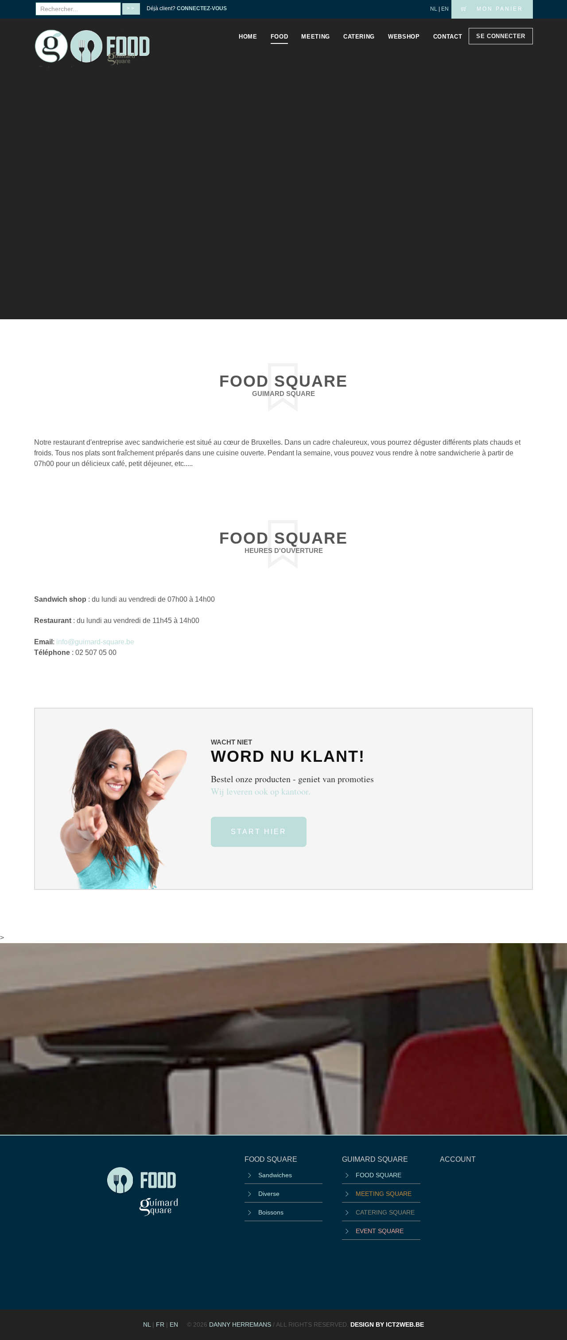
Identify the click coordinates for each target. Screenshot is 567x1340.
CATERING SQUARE (385, 1212)
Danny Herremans (240, 1324)
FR (160, 1324)
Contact (447, 36)
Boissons (271, 1212)
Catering (359, 36)
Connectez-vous (202, 8)
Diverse (269, 1193)
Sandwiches (275, 1175)
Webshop (404, 36)
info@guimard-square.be (95, 642)
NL (433, 9)
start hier (259, 831)
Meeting (315, 36)
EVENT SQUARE (380, 1230)
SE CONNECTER (500, 36)
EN (445, 9)
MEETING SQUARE (384, 1193)
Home (248, 36)
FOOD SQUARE (378, 1175)
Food (279, 36)
